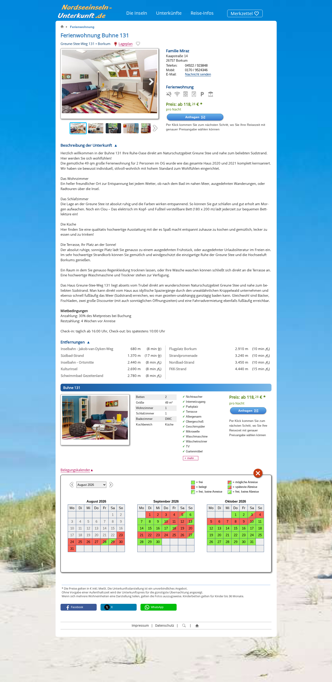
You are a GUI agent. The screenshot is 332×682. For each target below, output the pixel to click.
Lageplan (126, 43)
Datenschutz (164, 625)
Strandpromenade (183, 355)
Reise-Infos (202, 13)
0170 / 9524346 (196, 70)
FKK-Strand (177, 369)
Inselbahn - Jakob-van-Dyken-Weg (87, 348)
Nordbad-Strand (181, 362)
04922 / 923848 (196, 65)
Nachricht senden (198, 74)
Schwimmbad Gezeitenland (82, 375)
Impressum (140, 625)
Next (155, 128)
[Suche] (184, 626)
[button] (79, 607)
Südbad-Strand (72, 355)
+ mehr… (191, 458)
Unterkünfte (169, 13)
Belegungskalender (77, 470)
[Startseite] (197, 626)
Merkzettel (242, 13)
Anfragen (193, 117)
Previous (65, 128)
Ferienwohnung (82, 27)
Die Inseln (136, 13)
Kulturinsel (69, 369)
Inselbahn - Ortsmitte (77, 362)
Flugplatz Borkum (183, 348)
